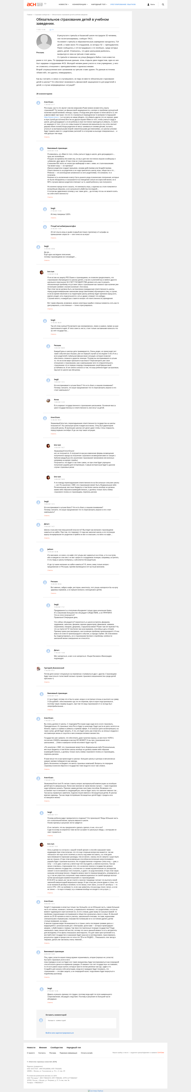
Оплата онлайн (87, 1053)
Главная (29, 14)
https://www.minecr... (52, 117)
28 (53, 29)
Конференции (79, 4)
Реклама (52, 1053)
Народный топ (74, 1047)
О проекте (31, 1053)
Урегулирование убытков (123, 4)
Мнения (43, 1047)
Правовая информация (68, 1053)
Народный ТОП (98, 4)
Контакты (42, 1053)
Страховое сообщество (42, 14)
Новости (63, 4)
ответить (47, 137)
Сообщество (57, 1047)
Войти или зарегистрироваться (60, 1033)
